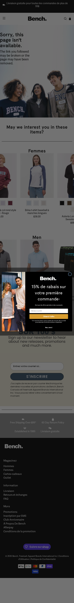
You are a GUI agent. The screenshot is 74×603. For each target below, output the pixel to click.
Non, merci (48, 327)
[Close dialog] (69, 274)
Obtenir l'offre (48, 316)
